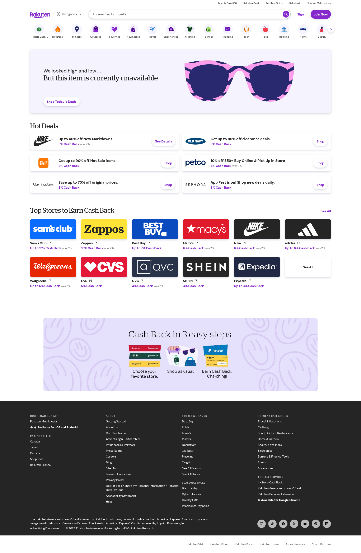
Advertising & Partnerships (123, 439)
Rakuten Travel (269, 544)
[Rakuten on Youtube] (305, 524)
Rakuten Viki (195, 544)
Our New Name (116, 433)
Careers (111, 456)
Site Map (111, 468)
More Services (295, 544)
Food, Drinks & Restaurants (275, 433)
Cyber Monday (191, 494)
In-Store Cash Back (270, 482)
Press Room (114, 450)
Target (186, 462)
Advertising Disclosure (44, 528)
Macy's (186, 439)
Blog (109, 462)
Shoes (262, 462)
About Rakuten (321, 544)
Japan (34, 447)
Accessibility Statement (121, 495)
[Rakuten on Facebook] (283, 524)
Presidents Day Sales (195, 505)
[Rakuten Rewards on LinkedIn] (327, 524)
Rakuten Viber (219, 544)
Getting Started (116, 421)
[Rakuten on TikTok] (272, 524)
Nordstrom (189, 444)
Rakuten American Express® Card (279, 488)
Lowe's (186, 433)
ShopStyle (36, 459)
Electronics (265, 450)
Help (109, 501)
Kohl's (185, 427)
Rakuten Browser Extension (276, 494)
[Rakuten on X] (294, 524)
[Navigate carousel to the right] (331, 29)
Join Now (321, 14)
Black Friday (190, 488)
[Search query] (286, 14)
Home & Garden (268, 439)
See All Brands (191, 468)
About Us (112, 427)
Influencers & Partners (120, 444)
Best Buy (187, 421)
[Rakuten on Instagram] (261, 524)
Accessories (265, 468)
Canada (35, 441)
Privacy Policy (115, 480)
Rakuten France (40, 465)
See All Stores (191, 474)
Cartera (35, 453)
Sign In (302, 14)
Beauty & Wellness (270, 444)
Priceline (187, 456)
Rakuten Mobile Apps (43, 421)
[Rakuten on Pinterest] (316, 524)
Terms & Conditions (118, 474)
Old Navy (187, 450)
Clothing (263, 427)
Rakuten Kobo (244, 544)
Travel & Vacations (270, 421)
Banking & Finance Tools (273, 456)
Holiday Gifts (190, 500)
